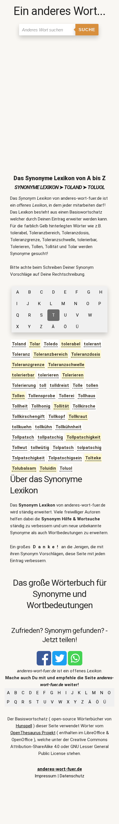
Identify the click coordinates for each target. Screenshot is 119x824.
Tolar (34, 344)
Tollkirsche (83, 406)
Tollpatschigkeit (83, 437)
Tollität (61, 406)
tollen (92, 385)
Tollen (18, 395)
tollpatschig (50, 437)
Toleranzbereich (51, 354)
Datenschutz (72, 776)
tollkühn (43, 426)
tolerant (92, 344)
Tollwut (19, 447)
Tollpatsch (23, 437)
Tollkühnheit (68, 426)
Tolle (77, 385)
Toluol (66, 468)
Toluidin (48, 468)
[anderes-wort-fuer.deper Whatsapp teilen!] (75, 664)
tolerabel (70, 344)
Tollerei (66, 395)
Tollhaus (86, 395)
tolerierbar (23, 375)
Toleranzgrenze (28, 364)
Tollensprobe (41, 395)
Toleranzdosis (85, 354)
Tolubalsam (24, 468)
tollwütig (40, 447)
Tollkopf (56, 416)
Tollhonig (40, 406)
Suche (87, 29)
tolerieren (48, 375)
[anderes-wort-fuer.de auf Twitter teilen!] (59, 664)
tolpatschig (89, 447)
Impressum (45, 776)
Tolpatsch (63, 447)
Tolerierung (24, 385)
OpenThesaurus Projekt (32, 732)
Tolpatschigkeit (28, 457)
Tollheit (20, 406)
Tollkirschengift (28, 416)
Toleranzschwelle (66, 364)
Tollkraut (77, 416)
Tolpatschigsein (65, 457)
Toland (19, 344)
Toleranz (21, 354)
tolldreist (59, 385)
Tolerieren (72, 375)
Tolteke (93, 457)
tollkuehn (21, 426)
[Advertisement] (59, 100)
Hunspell (24, 725)
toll (42, 385)
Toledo (51, 344)
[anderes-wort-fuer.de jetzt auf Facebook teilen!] (44, 664)
